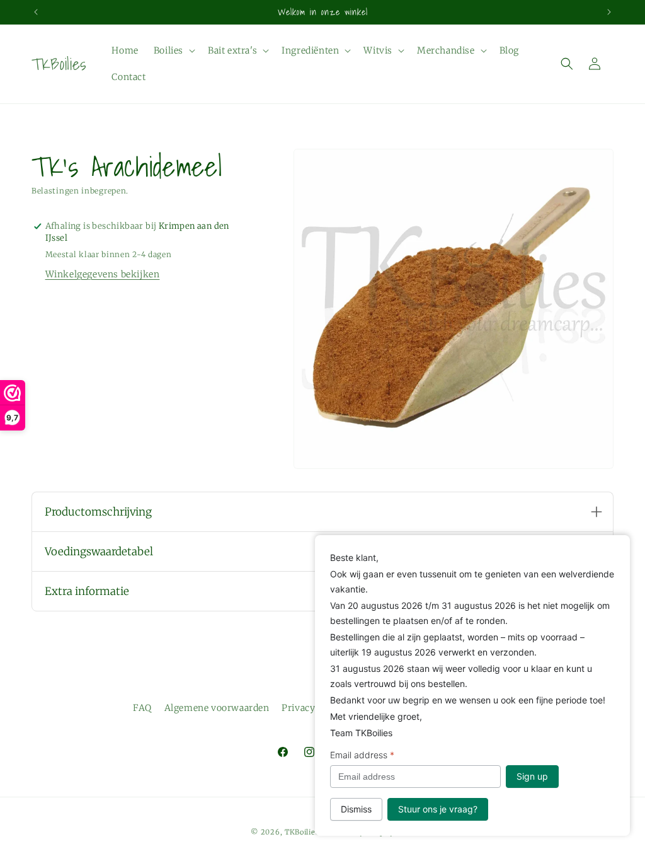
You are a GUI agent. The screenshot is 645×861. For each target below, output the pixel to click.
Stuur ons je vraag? (437, 809)
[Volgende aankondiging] (609, 12)
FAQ (142, 708)
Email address (362, 754)
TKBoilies (302, 832)
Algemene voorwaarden (217, 708)
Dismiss (356, 809)
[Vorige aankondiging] (36, 12)
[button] (173, 50)
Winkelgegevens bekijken (102, 274)
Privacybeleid (311, 708)
